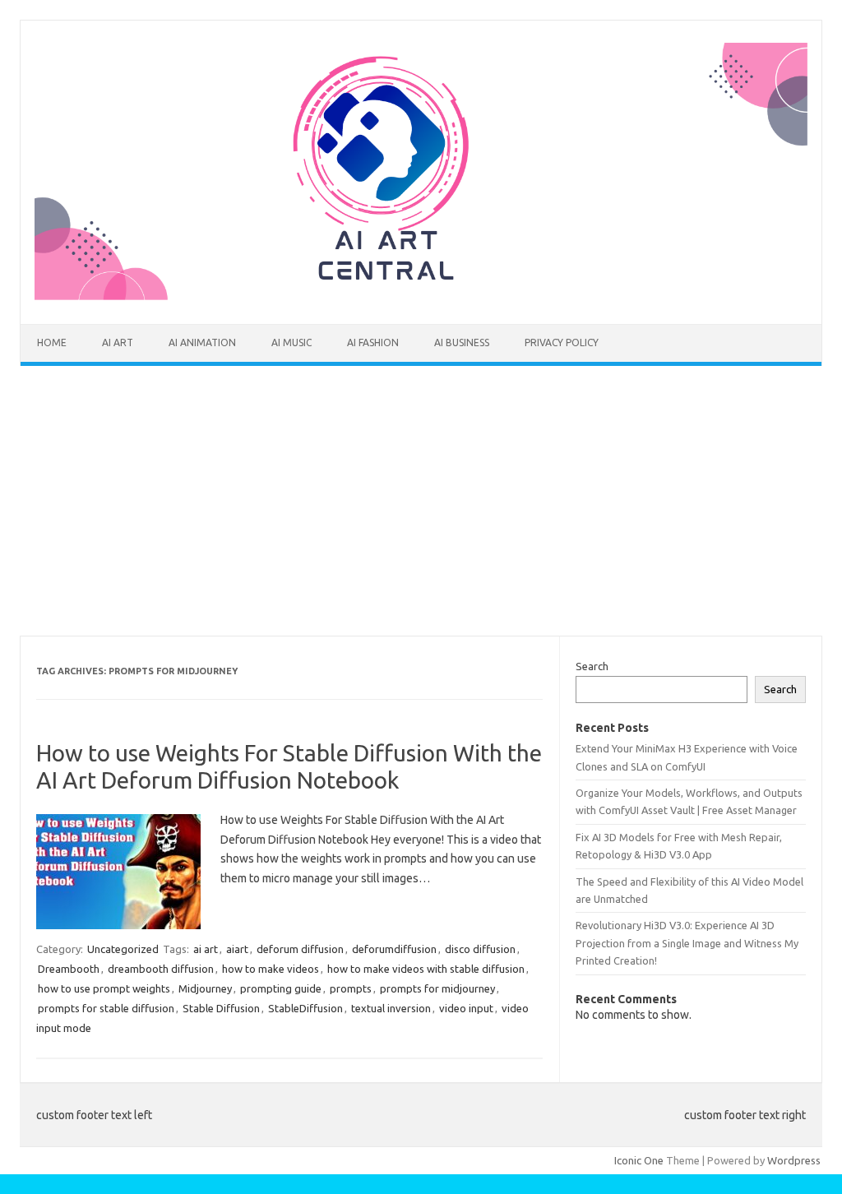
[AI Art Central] (421, 296)
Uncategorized (123, 949)
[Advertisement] (421, 501)
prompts (351, 988)
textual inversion (391, 1008)
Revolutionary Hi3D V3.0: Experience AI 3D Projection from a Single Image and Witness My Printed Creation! (687, 942)
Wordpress (794, 1160)
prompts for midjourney (437, 988)
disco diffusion (480, 949)
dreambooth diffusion (161, 968)
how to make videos (270, 968)
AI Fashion (373, 342)
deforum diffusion (300, 949)
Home (52, 342)
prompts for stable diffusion (106, 1008)
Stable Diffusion (221, 1008)
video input (466, 1008)
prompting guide (281, 988)
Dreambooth (68, 968)
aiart (237, 949)
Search (592, 666)
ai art (117, 342)
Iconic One (639, 1160)
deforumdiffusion (394, 949)
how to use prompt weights (104, 988)
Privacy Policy (562, 342)
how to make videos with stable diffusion (426, 968)
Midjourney (205, 988)
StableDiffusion (305, 1008)
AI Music (291, 342)
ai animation (202, 342)
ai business (461, 342)
